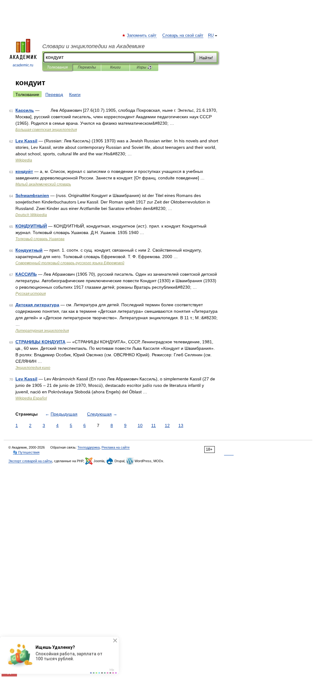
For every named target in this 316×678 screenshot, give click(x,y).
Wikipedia (23, 160)
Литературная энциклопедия (42, 331)
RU (211, 35)
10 (140, 425)
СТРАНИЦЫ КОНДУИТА (40, 341)
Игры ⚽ (144, 67)
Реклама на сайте (116, 447)
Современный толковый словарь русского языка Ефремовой (69, 263)
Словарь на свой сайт (182, 35)
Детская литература (37, 304)
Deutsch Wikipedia (31, 215)
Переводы (87, 67)
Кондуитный (29, 250)
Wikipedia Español (31, 398)
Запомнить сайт (141, 35)
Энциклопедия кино (32, 368)
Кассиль (24, 110)
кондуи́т (24, 171)
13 (180, 425)
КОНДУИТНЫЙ (31, 226)
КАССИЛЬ (26, 274)
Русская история (30, 293)
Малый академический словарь (43, 184)
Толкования (57, 67)
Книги (115, 67)
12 (167, 425)
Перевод (54, 94)
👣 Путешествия (26, 452)
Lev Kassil (26, 140)
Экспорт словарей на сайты (30, 461)
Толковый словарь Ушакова (39, 239)
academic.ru (23, 65)
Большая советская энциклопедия (46, 130)
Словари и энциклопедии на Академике (93, 46)
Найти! (206, 57)
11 (153, 425)
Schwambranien (32, 195)
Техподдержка (88, 447)
